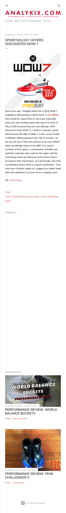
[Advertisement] (33, 330)
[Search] (59, 5)
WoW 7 (8, 201)
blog (24, 197)
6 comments (18, 483)
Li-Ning (44, 197)
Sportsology (16, 180)
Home (9, 21)
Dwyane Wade (33, 197)
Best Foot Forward (28, 21)
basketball (16, 197)
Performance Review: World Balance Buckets (31, 411)
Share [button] (7, 192)
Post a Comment (20, 418)
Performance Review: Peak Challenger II (29, 475)
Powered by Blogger (35, 503)
